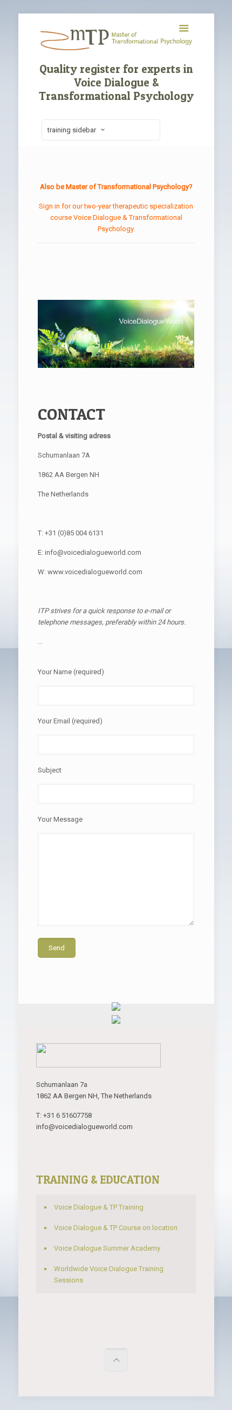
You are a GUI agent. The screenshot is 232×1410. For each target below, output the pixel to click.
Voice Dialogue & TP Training (99, 1207)
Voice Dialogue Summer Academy (107, 1248)
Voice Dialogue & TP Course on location (116, 1228)
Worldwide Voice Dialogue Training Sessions (108, 1274)
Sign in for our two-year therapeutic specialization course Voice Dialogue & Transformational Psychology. (116, 217)
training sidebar (71, 130)
